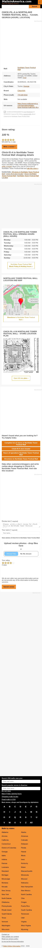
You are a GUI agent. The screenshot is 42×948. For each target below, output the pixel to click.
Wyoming (24, 929)
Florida (23, 848)
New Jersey (6, 890)
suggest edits (27, 114)
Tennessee (25, 914)
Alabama (5, 832)
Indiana (4, 859)
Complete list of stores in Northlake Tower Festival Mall (21, 444)
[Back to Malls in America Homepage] (19, 2)
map (24, 78)
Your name (9, 530)
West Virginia (26, 925)
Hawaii (23, 852)
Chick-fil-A (21, 91)
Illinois (23, 855)
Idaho (4, 855)
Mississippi (6, 879)
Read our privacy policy (10, 939)
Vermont (5, 922)
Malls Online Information (11, 946)
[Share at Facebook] (18, 123)
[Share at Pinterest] (24, 123)
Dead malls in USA (9, 799)
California (5, 840)
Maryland (5, 871)
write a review (7, 166)
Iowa (23, 859)
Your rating (6, 560)
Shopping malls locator (10, 796)
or (21, 546)
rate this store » (32, 168)
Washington (6, 925)
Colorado (24, 840)
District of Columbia (9, 848)
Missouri (24, 879)
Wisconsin (5, 929)
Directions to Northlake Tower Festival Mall (21, 459)
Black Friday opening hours (12, 794)
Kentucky (24, 863)
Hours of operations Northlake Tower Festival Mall (21, 454)
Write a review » (9, 147)
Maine (23, 867)
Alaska (23, 832)
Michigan (5, 875)
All (31, 822)
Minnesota (25, 875)
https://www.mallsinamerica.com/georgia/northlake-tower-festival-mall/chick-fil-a (28, 105)
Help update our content (10, 936)
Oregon (24, 902)
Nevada (4, 887)
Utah (23, 918)
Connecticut (6, 844)
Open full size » (21, 378)
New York (5, 894)
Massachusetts (26, 871)
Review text (10, 521)
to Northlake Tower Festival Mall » (21, 318)
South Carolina (26, 910)
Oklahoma (5, 902)
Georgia (5, 852)
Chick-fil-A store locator (14, 174)
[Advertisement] (21, 43)
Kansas (4, 863)
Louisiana (5, 867)
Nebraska (24, 883)
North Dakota (6, 898)
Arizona (4, 836)
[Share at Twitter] (21, 123)
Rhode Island (6, 910)
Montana (5, 883)
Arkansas (24, 836)
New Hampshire (27, 887)
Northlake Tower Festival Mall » (21, 265)
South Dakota (7, 914)
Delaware (24, 844)
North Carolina (26, 894)
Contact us (5, 934)
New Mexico (25, 890)
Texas (4, 918)
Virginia (23, 922)
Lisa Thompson (28, 112)
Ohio (23, 898)
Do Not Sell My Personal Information (13, 941)
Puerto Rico (25, 906)
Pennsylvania (7, 906)
